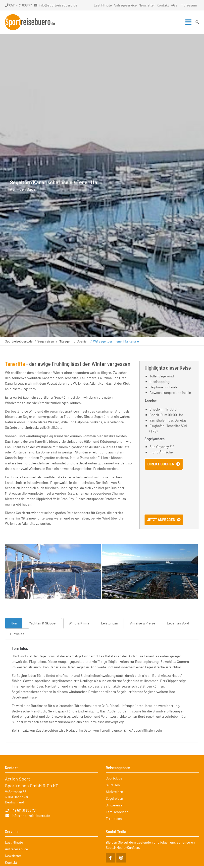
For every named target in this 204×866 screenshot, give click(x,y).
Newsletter (147, 5)
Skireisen (113, 785)
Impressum (188, 5)
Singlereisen (115, 805)
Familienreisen (117, 812)
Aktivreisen (114, 791)
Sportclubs (114, 778)
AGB (174, 5)
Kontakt (163, 5)
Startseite (30, 22)
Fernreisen (114, 818)
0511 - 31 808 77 (20, 5)
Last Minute (103, 5)
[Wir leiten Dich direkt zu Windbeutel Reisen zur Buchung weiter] (164, 469)
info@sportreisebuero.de (58, 5)
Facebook (110, 858)
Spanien (82, 341)
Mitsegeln (65, 341)
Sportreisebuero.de (19, 341)
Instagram (121, 858)
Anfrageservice (125, 5)
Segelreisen (45, 341)
